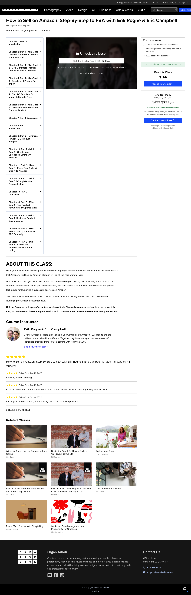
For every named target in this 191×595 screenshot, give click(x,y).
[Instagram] (62, 575)
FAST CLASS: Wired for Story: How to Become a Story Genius (25, 490)
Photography (52, 10)
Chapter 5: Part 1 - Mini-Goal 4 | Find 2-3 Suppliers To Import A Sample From (23, 94)
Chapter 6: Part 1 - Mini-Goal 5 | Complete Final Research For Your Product (23, 107)
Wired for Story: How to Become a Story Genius (26, 452)
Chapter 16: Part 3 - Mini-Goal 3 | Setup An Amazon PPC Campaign (22, 231)
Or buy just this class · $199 (91, 73)
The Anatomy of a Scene (108, 488)
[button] (184, 588)
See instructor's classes (36, 346)
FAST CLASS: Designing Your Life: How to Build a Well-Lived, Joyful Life (71, 490)
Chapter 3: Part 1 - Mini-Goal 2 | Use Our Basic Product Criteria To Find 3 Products (23, 67)
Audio (141, 10)
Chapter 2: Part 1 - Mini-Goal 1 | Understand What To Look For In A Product (23, 54)
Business (105, 10)
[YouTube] (49, 575)
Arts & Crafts (124, 10)
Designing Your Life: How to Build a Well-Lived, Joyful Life (69, 452)
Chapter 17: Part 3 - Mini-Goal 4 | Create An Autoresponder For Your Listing (21, 246)
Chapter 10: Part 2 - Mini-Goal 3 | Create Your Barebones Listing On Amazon (21, 153)
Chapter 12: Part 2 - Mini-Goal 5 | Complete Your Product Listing (21, 181)
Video (69, 10)
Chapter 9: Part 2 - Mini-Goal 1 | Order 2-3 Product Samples (23, 138)
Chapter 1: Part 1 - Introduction (18, 43)
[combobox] (164, 10)
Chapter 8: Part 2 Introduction (18, 127)
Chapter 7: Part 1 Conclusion (23, 118)
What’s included (168, 128)
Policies (95, 591)
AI (93, 10)
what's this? (176, 64)
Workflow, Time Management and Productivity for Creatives (68, 528)
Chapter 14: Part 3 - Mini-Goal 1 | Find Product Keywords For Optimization (23, 204)
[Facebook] (56, 575)
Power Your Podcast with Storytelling (24, 526)
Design (82, 10)
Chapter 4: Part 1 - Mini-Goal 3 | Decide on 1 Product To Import (23, 80)
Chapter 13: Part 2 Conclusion (18, 193)
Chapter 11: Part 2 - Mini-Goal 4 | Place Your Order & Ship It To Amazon (23, 167)
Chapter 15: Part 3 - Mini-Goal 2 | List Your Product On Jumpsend (22, 218)
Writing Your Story (105, 451)
